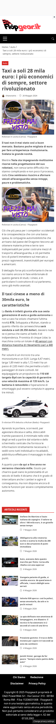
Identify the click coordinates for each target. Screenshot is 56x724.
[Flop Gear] (21, 24)
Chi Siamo (19, 677)
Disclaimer (17, 683)
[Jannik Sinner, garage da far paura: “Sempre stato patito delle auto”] (10, 659)
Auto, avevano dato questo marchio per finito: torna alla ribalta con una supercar (34, 562)
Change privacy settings (43, 721)
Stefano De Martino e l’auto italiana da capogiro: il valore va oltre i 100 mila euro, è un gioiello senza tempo (36, 521)
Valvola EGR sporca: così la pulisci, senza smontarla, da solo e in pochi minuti (36, 601)
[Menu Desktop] (5, 38)
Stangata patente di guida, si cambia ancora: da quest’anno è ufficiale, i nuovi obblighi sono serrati (35, 582)
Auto (5, 63)
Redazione (36, 677)
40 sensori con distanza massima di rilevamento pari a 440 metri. (27, 345)
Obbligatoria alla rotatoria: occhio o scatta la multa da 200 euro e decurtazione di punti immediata (35, 542)
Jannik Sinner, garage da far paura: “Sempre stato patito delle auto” (37, 659)
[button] (53, 39)
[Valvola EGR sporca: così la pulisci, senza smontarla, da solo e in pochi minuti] (10, 602)
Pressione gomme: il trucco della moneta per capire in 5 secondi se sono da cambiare (36, 640)
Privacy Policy (37, 683)
